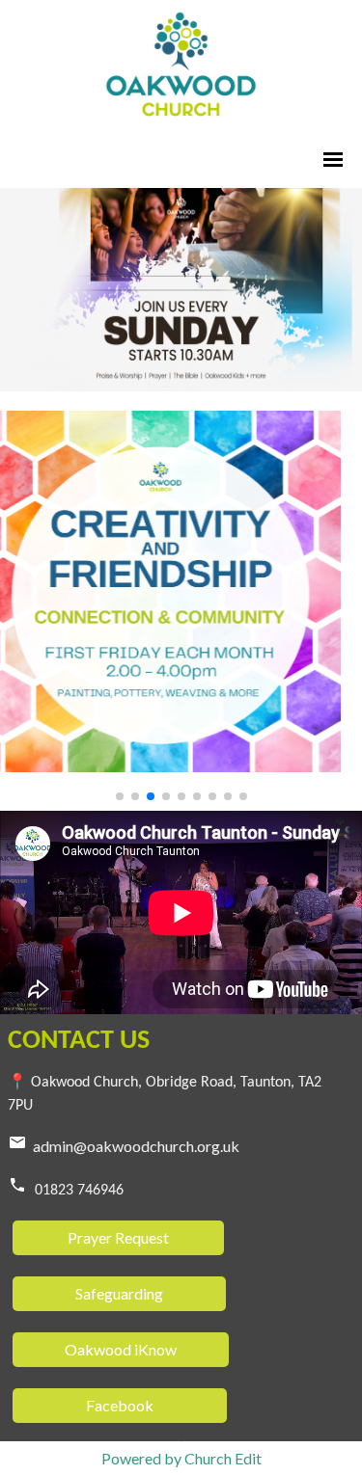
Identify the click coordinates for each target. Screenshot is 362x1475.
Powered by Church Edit (181, 1458)
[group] (181, 289)
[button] (120, 796)
